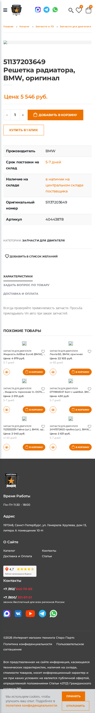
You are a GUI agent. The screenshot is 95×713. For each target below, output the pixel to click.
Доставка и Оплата (17, 556)
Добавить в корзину (58, 115)
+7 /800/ (17, 597)
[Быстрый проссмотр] (6, 447)
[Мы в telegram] (46, 9)
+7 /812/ (17, 589)
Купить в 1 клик (23, 130)
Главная (8, 26)
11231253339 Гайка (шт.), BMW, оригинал (27, 429)
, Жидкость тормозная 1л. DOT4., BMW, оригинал (33, 391)
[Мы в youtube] (30, 613)
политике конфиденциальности (31, 705)
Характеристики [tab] (18, 276)
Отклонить (75, 705)
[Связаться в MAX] (38, 9)
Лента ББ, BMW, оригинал (66, 354)
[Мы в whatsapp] (55, 10)
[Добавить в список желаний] (43, 351)
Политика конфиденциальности (28, 644)
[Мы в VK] (18, 613)
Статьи (47, 556)
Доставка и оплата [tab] (20, 293)
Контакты (49, 550)
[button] (71, 11)
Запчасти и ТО (45, 26)
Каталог (24, 26)
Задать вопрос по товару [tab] (26, 285)
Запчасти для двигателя (75, 26)
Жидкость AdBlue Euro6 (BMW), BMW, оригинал (33, 354)
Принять (73, 696)
